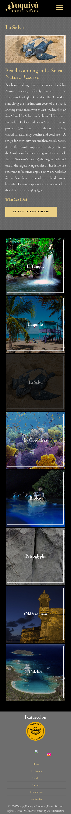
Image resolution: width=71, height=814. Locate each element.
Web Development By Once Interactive (44, 811)
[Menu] (57, 7)
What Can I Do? (16, 199)
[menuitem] (36, 764)
